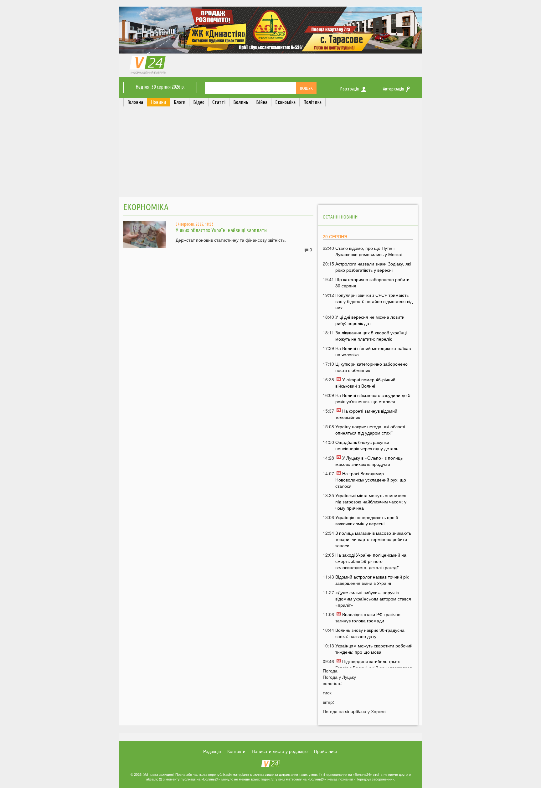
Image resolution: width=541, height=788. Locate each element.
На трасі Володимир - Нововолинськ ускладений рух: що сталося (370, 479)
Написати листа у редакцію (280, 751)
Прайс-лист (325, 751)
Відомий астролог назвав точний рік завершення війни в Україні (372, 580)
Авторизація (393, 88)
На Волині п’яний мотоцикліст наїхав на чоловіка (373, 351)
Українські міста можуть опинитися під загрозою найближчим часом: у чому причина (370, 501)
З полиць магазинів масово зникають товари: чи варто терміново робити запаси (373, 539)
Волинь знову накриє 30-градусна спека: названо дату (369, 633)
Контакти (236, 751)
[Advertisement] (270, 153)
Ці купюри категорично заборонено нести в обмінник (371, 367)
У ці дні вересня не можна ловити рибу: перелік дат (369, 320)
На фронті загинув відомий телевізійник (366, 414)
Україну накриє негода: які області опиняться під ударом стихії (370, 429)
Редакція (212, 751)
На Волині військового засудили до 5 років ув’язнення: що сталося (372, 398)
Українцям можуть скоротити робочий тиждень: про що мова (374, 648)
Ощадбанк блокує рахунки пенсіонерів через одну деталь (366, 445)
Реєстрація (349, 88)
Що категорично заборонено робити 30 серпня (372, 282)
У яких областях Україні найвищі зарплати (221, 230)
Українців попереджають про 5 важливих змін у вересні (366, 520)
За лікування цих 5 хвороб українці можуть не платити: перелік (371, 335)
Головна (135, 102)
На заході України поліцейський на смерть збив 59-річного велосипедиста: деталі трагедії (370, 561)
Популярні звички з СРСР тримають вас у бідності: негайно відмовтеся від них (374, 301)
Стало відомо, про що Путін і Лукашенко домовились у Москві (368, 251)
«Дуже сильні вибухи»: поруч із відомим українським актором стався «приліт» (373, 598)
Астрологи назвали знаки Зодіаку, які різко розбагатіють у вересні (373, 266)
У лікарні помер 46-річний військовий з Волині (365, 382)
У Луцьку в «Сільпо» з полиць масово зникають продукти (369, 461)
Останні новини (340, 216)
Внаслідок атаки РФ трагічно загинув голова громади (367, 617)
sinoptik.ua (355, 711)
